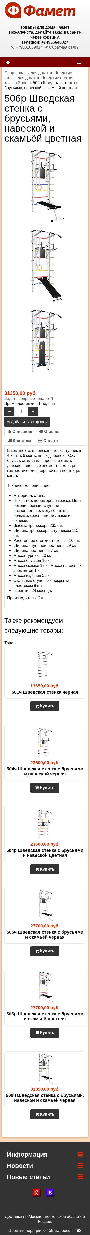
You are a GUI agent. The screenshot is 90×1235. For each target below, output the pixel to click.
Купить (46, 706)
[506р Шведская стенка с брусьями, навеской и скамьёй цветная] (45, 185)
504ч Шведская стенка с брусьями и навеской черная (45, 771)
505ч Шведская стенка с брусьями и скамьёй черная (45, 935)
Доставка (21, 441)
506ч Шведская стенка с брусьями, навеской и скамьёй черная (45, 1098)
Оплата (50, 441)
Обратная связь (63, 47)
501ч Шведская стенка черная (45, 692)
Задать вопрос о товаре (26, 398)
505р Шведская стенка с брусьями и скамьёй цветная (45, 1016)
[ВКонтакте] (51, 1193)
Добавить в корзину (29, 422)
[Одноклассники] (38, 1193)
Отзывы (52, 431)
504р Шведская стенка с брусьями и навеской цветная (45, 853)
